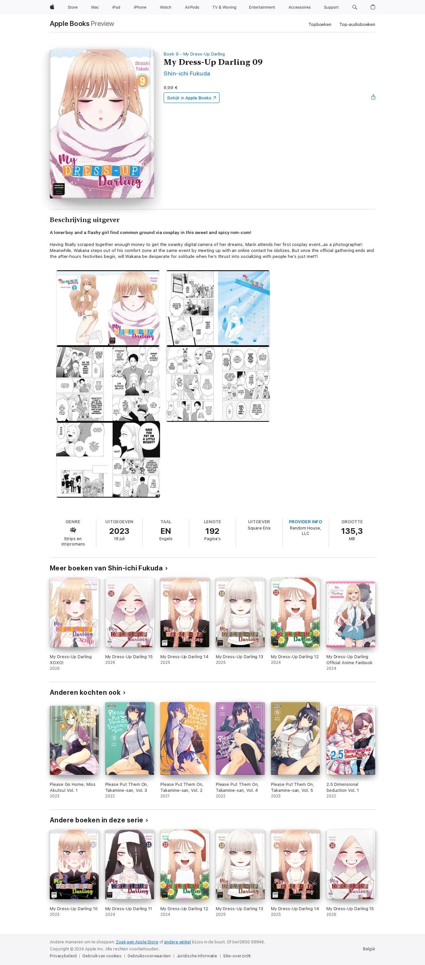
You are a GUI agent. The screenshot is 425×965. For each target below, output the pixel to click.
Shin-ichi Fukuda (187, 73)
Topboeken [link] (319, 24)
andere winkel (177, 942)
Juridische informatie (197, 956)
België (369, 949)
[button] (355, 7)
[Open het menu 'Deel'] (373, 97)
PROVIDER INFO (305, 521)
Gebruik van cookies (102, 956)
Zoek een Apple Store (137, 942)
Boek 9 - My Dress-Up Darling (194, 54)
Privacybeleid (63, 956)
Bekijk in (189, 97)
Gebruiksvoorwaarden (149, 956)
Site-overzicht (237, 956)
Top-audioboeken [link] (357, 24)
